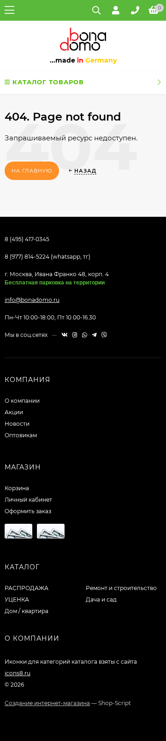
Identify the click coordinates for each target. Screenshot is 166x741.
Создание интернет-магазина (47, 703)
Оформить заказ (28, 511)
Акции (14, 412)
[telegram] (94, 334)
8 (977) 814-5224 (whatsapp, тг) (47, 256)
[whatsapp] (84, 334)
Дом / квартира (26, 611)
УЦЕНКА (17, 599)
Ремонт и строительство (121, 588)
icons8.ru (17, 673)
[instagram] (74, 334)
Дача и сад (101, 599)
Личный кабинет (28, 499)
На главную (32, 171)
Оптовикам (21, 435)
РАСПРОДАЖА (26, 588)
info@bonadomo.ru (32, 299)
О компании (22, 400)
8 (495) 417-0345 (27, 239)
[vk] (64, 334)
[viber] (104, 334)
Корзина (17, 488)
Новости (17, 423)
